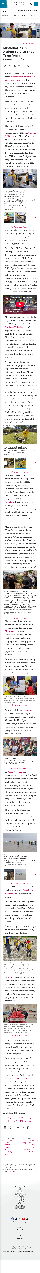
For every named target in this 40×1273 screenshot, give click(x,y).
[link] (5, 1127)
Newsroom (6, 11)
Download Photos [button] (21, 227)
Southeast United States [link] (15, 327)
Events (23, 15)
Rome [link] (10, 977)
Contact (32, 15)
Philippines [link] (10, 631)
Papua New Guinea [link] (16, 772)
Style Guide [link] (11, 1171)
